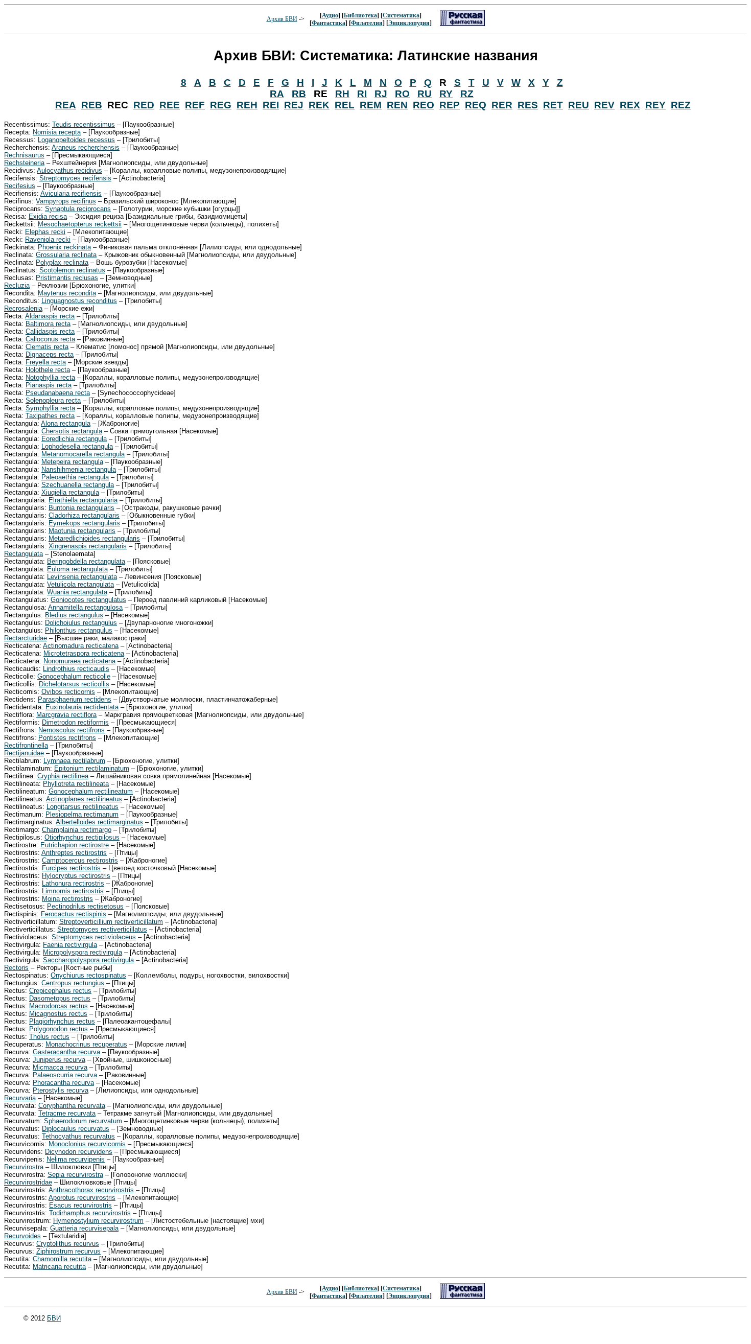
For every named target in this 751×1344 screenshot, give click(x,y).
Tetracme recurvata (67, 1113)
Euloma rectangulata (77, 569)
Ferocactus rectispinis (73, 914)
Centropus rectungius (72, 983)
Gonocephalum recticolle (73, 676)
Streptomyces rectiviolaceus (94, 937)
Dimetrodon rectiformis (75, 722)
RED (143, 105)
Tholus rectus (49, 1036)
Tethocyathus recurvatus (78, 1136)
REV (604, 105)
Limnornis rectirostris (73, 891)
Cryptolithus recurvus (67, 1243)
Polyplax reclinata (62, 262)
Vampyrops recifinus (66, 201)
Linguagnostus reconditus (79, 301)
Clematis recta (47, 347)
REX (630, 105)
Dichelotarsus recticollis (74, 684)
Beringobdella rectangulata (86, 561)
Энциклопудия (409, 23)
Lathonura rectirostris (73, 883)
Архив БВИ (282, 18)
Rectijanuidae (24, 753)
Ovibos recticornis (68, 692)
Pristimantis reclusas (67, 278)
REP (449, 105)
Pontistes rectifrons (67, 737)
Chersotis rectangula (71, 431)
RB (299, 93)
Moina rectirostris (67, 898)
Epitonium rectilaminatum (91, 768)
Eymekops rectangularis (84, 523)
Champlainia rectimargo (76, 829)
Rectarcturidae (25, 638)
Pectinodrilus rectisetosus (85, 906)
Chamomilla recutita (62, 1259)
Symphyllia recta (50, 408)
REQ (475, 105)
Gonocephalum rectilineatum (91, 791)
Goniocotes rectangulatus (88, 600)
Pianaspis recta (49, 385)
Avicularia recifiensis (71, 193)
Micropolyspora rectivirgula (82, 952)
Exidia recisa (48, 216)
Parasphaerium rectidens (74, 699)
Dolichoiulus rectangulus (81, 623)
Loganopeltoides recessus (76, 140)
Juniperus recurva (59, 1059)
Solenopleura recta (53, 400)
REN (397, 105)
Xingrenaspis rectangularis (88, 546)
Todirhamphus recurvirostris (90, 1213)
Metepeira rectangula (72, 462)
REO (423, 105)
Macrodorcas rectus (58, 1006)
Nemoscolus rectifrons (71, 730)
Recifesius (19, 186)
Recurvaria (20, 1098)
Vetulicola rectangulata (80, 584)
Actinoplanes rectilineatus (84, 799)
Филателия (367, 23)
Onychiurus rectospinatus (88, 975)
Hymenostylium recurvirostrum (98, 1220)
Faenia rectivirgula (70, 944)
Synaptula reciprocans (78, 209)
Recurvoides (22, 1236)
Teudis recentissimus (83, 124)
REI (271, 105)
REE (169, 105)
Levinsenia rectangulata (82, 577)
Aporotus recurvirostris (82, 1197)
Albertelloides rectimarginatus (99, 822)
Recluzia (17, 285)
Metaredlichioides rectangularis (94, 538)
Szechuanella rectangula (77, 485)
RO (402, 93)
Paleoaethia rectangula (75, 477)
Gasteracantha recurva (66, 1052)
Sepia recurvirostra (75, 1174)
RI (362, 93)
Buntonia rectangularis (81, 508)
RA (277, 93)
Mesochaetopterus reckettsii (80, 224)
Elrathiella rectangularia (83, 500)
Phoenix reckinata (64, 247)
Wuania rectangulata (77, 592)
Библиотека (360, 15)
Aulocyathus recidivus (69, 170)
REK (319, 105)
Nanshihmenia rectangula (78, 469)
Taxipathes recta (50, 416)
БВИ (54, 1318)
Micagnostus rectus (58, 1013)
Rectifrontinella (26, 745)
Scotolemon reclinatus (72, 270)
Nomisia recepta (57, 132)
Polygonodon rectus (58, 1029)
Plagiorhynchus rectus (62, 1021)
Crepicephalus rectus (60, 990)
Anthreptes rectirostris (74, 852)
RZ (467, 93)
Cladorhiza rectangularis (84, 515)
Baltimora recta (48, 324)
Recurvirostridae (28, 1182)
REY (655, 105)
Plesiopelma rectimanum (82, 814)
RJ (380, 93)
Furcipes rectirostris (71, 868)
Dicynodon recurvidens (78, 1151)
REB (91, 105)
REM (371, 105)
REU (578, 105)
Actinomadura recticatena (81, 646)
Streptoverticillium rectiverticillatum (111, 921)
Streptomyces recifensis (75, 178)
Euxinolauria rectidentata (82, 707)
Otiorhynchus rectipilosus (82, 837)
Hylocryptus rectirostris (76, 875)
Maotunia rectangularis (82, 531)
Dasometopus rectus (59, 998)
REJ (293, 105)
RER (501, 105)
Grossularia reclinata (66, 255)
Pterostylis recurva (60, 1090)
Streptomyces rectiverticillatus (102, 929)
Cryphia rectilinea (62, 776)
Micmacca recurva (60, 1067)
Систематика (401, 15)
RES (528, 105)
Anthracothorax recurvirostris (91, 1190)
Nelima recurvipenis (75, 1159)
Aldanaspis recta (50, 316)
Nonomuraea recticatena (79, 661)
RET (553, 105)
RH (342, 93)
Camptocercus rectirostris (80, 860)
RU (424, 93)
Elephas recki (45, 232)
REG (220, 105)
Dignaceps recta (50, 354)
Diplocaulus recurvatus (75, 1128)
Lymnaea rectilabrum (74, 760)
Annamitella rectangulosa (85, 607)
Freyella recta (46, 362)
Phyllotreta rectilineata (76, 783)
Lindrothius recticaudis (76, 669)
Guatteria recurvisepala (84, 1228)
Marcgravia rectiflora (66, 715)
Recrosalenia (23, 308)
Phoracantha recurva (63, 1082)
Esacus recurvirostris (80, 1205)
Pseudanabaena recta (58, 393)
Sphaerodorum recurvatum (83, 1121)
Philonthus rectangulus (78, 630)
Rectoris (16, 967)
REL (345, 105)
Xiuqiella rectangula (70, 492)
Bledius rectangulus (74, 615)
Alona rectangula (65, 423)
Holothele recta (48, 370)
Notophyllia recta (50, 377)
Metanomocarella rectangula (83, 454)
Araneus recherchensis (86, 147)
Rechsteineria (24, 163)
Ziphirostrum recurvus (68, 1251)
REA (65, 105)
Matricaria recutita (59, 1266)
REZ (681, 105)
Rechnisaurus (24, 155)
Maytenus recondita (67, 293)
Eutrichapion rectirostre (74, 845)
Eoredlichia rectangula (74, 439)
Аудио (330, 15)
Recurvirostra (23, 1167)
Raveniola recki (48, 239)
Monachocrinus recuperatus (86, 1044)
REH (247, 105)
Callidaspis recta (50, 331)
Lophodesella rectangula (77, 446)
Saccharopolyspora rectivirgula (88, 960)
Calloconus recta (50, 339)
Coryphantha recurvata (71, 1105)
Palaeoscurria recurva (65, 1075)
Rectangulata (23, 554)
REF (195, 105)
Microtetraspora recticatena (83, 653)
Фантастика (328, 23)
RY (446, 93)
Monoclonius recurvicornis (87, 1144)
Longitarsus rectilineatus (82, 806)
